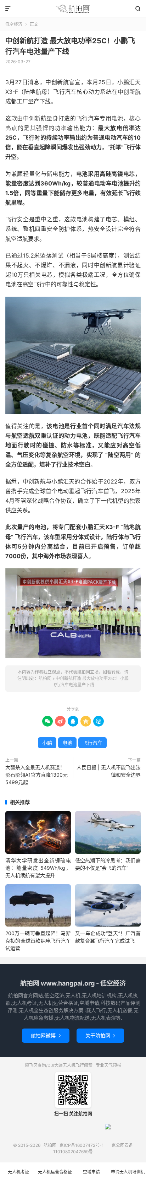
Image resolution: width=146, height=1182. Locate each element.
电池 (67, 743)
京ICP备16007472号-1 (82, 1145)
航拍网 (73, 9)
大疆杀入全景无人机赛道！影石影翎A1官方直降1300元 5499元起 (36, 774)
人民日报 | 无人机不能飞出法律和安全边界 (109, 771)
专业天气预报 (108, 1065)
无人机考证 (18, 1172)
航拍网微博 (46, 1035)
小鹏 (47, 743)
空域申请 (91, 1172)
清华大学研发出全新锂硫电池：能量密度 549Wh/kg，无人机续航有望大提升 (38, 867)
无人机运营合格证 (55, 1172)
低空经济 (13, 24)
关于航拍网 (100, 1035)
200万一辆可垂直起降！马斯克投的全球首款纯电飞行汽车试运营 (38, 940)
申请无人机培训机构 (128, 1175)
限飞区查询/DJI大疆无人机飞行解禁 (58, 1065)
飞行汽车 (92, 743)
